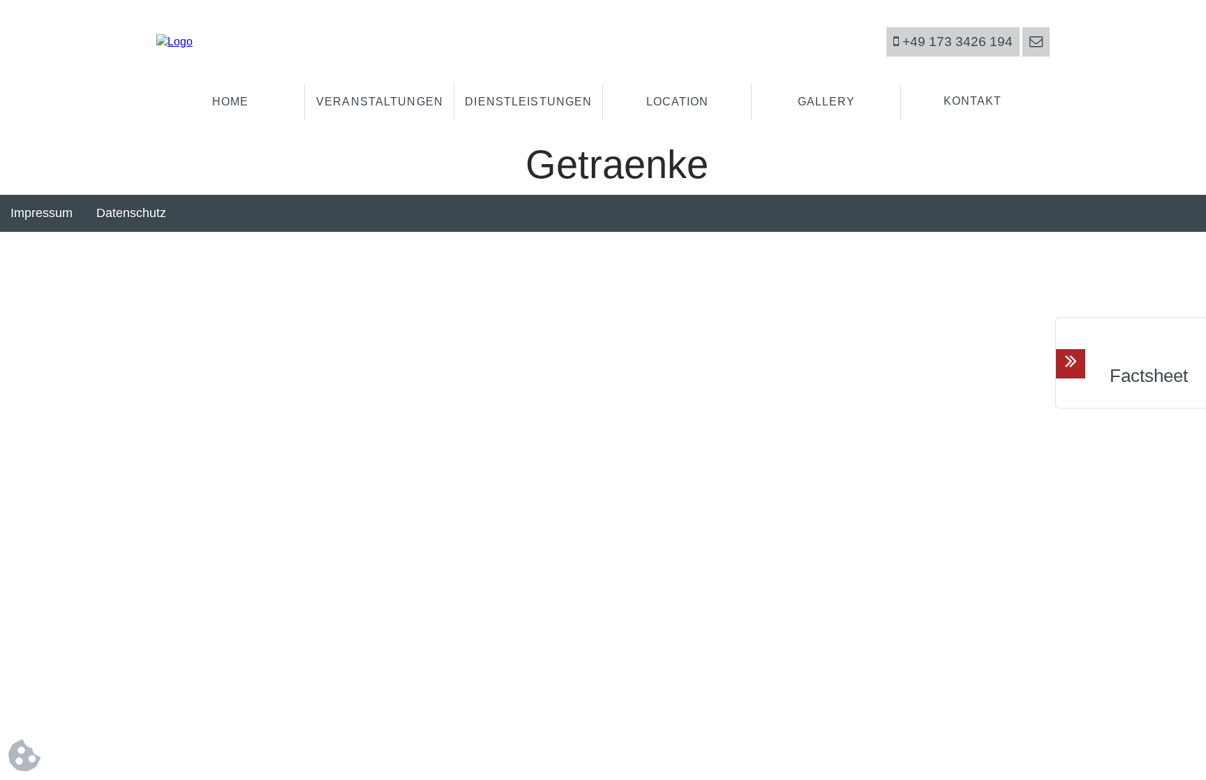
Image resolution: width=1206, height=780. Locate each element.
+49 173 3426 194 (956, 41)
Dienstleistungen (528, 102)
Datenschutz (131, 213)
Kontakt (973, 101)
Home (230, 102)
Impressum (41, 213)
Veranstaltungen (379, 102)
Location (677, 102)
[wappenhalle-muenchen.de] (174, 41)
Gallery (827, 102)
